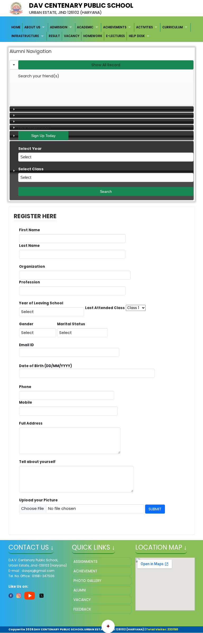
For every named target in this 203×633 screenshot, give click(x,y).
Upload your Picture (38, 500)
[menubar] (101, 32)
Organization (33, 266)
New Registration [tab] (34, 127)
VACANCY (71, 36)
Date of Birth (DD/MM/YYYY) (45, 365)
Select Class (32, 169)
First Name (31, 230)
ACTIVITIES (144, 27)
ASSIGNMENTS (85, 561)
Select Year (31, 148)
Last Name (30, 245)
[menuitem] (16, 27)
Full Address (32, 423)
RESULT (54, 36)
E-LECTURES (115, 36)
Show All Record (105, 65)
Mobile (27, 402)
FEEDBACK (82, 609)
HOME (15, 27)
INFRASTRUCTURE (25, 36)
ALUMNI (79, 590)
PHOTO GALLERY (87, 580)
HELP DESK (137, 36)
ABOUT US (32, 27)
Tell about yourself (38, 461)
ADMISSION (58, 27)
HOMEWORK (92, 36)
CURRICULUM (172, 27)
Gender (27, 324)
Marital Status (72, 324)
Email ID (26, 352)
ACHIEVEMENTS (114, 27)
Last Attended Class (105, 307)
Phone (25, 386)
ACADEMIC (85, 27)
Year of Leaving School (42, 303)
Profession (31, 282)
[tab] (102, 65)
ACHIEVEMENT (85, 571)
